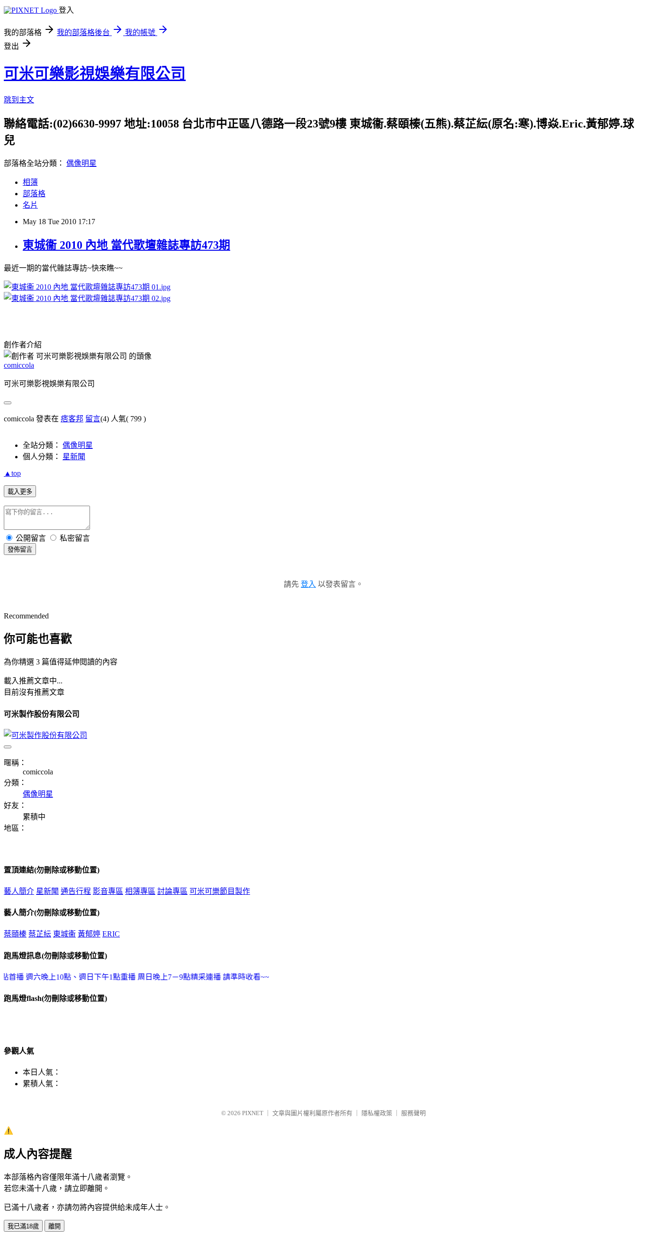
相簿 (30, 182)
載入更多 (20, 491)
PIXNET (252, 1113)
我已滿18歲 (23, 1226)
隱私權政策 (376, 1113)
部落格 (34, 194)
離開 (54, 1226)
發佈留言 (20, 549)
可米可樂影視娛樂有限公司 (95, 73)
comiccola (19, 365)
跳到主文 (19, 100)
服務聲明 (413, 1113)
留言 (92, 419)
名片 (30, 205)
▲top (12, 473)
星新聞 (74, 457)
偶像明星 (81, 163)
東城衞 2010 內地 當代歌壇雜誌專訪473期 (126, 245)
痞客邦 (72, 419)
